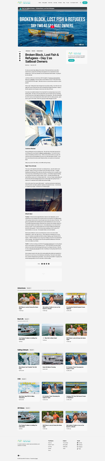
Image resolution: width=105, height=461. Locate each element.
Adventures (28, 50)
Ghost (36, 458)
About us (50, 442)
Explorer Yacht (51, 444)
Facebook (80, 444)
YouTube (80, 442)
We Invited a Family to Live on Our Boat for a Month (51, 307)
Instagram (80, 446)
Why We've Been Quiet (51, 338)
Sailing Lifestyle (39, 50)
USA (19, 379)
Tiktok (79, 448)
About (40, 2)
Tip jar (64, 448)
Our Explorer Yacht (74, 2)
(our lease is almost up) (49, 243)
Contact (49, 448)
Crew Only (50, 2)
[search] (80, 2)
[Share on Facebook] (20, 56)
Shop (64, 2)
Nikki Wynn (27, 65)
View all (28, 288)
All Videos (21, 408)
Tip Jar (67, 2)
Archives (60, 2)
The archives (65, 442)
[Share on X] (20, 53)
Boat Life (33, 50)
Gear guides (44, 2)
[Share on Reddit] (20, 58)
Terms (49, 450)
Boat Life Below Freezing (49, 367)
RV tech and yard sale (34, 248)
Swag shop (65, 446)
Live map (55, 2)
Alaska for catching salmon (45, 153)
